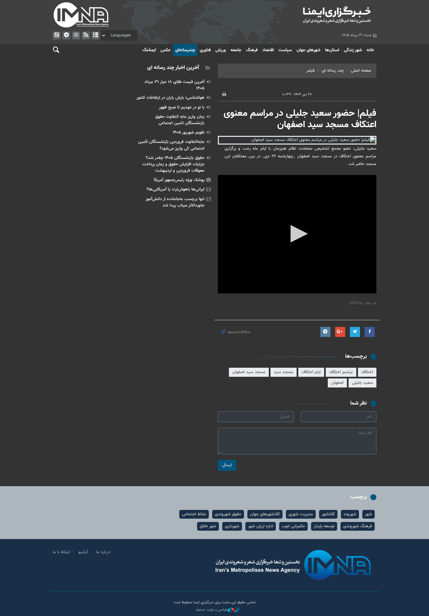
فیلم (311, 70)
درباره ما (103, 552)
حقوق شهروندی (228, 514)
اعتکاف (367, 372)
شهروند (350, 514)
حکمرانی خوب (293, 526)
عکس (166, 50)
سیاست (285, 50)
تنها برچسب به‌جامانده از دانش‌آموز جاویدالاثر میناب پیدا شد (174, 202)
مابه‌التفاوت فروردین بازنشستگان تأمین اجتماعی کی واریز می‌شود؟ (171, 145)
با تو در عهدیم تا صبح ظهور (181, 107)
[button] (297, 234)
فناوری (205, 50)
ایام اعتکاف (311, 372)
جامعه (236, 50)
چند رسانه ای (333, 70)
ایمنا (297, 15)
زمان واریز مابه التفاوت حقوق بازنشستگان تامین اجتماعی (179, 119)
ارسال (227, 465)
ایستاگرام (76, 35)
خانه (370, 50)
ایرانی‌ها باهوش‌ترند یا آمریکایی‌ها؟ (175, 189)
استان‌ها (332, 50)
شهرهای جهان (308, 50)
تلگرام (66, 35)
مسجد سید (283, 372)
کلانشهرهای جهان (265, 514)
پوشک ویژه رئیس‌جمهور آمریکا (179, 180)
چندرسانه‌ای (185, 50)
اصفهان (337, 382)
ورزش (221, 50)
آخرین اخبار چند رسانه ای (173, 68)
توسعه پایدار (324, 526)
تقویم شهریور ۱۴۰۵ (188, 132)
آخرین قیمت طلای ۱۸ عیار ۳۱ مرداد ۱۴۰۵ (174, 85)
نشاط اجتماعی (194, 514)
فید (86, 35)
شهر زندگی (353, 50)
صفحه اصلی (361, 70)
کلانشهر (328, 514)
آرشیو (95, 35)
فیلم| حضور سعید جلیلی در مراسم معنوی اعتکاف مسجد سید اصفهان (300, 119)
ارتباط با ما (61, 552)
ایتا (57, 35)
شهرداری (232, 526)
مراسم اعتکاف (341, 372)
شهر (368, 514)
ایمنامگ (149, 50)
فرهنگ (252, 50)
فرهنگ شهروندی (357, 526)
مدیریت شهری (301, 514)
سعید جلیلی (362, 382)
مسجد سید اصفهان (248, 372)
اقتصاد (268, 50)
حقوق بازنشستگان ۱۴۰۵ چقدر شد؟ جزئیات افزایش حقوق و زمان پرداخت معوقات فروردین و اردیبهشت (173, 164)
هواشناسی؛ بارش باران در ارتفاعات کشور (170, 97)
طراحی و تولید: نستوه (212, 610)
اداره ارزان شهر (260, 526)
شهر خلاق (208, 526)
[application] (297, 234)
